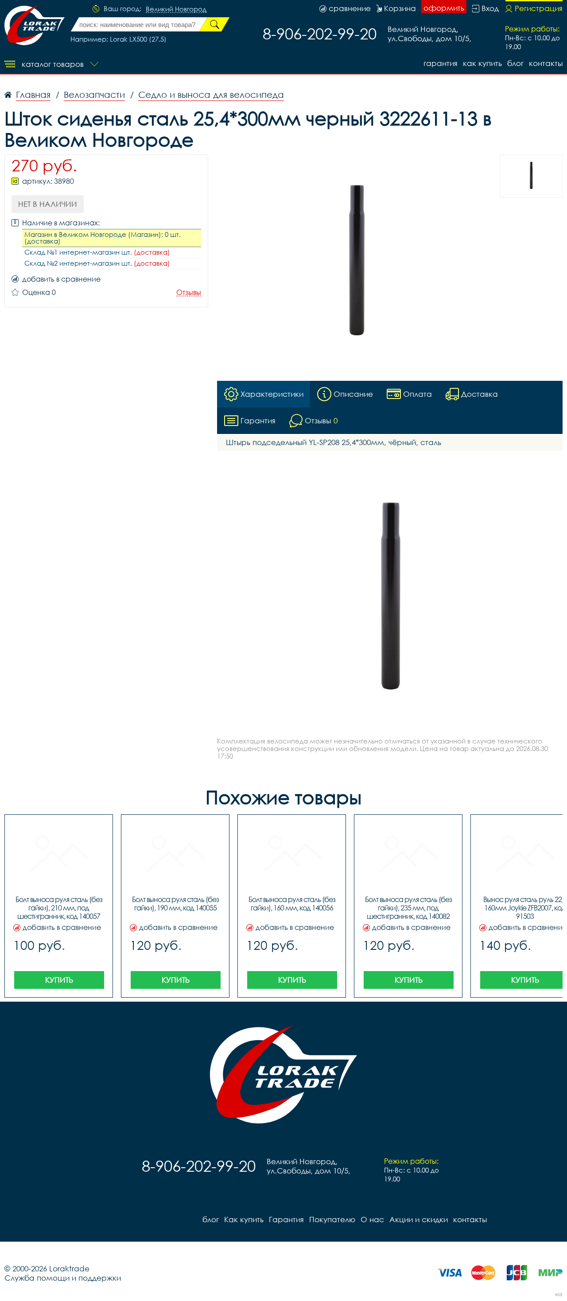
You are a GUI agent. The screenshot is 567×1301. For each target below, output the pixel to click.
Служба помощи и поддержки (62, 1277)
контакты (546, 63)
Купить (59, 979)
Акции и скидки (418, 1219)
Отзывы (188, 292)
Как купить (482, 63)
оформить (443, 7)
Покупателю (332, 1219)
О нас (372, 1219)
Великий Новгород (176, 9)
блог (515, 63)
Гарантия (440, 63)
